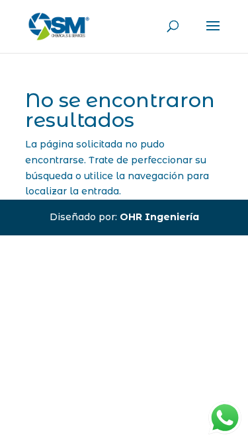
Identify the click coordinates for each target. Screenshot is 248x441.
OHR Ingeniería (159, 217)
